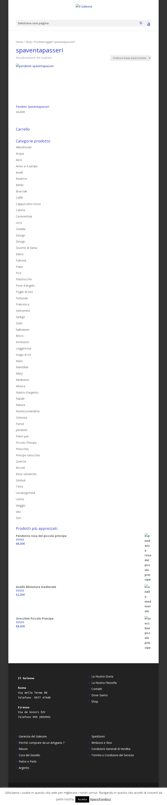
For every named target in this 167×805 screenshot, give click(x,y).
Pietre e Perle (27, 761)
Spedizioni (98, 736)
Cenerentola (24, 216)
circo (19, 223)
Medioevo (22, 380)
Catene (20, 210)
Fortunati (22, 298)
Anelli (19, 172)
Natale (20, 398)
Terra (19, 486)
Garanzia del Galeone (33, 736)
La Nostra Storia (102, 676)
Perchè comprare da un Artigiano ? (41, 743)
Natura (20, 405)
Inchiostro (22, 342)
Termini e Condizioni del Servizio (112, 755)
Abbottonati (24, 147)
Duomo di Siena (26, 248)
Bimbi (19, 185)
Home (19, 42)
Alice (19, 160)
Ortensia (21, 417)
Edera (19, 254)
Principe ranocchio (28, 455)
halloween (22, 330)
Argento (24, 768)
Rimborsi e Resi (101, 743)
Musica (20, 386)
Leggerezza (23, 348)
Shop (28, 42)
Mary (19, 373)
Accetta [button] (82, 799)
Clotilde (21, 229)
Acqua (20, 153)
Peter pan (22, 436)
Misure (23, 749)
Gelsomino (23, 311)
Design (20, 235)
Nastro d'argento (27, 392)
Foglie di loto (24, 292)
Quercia (21, 461)
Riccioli (20, 468)
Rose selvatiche (26, 474)
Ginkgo (20, 317)
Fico (18, 273)
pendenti (21, 430)
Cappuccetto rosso (28, 204)
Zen (18, 518)
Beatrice (21, 179)
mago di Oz (23, 355)
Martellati (22, 367)
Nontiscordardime (28, 411)
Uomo (20, 499)
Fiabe (19, 267)
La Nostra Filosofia (104, 683)
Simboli (20, 480)
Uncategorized (25, 493)
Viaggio (20, 505)
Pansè (20, 424)
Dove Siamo (99, 695)
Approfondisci (100, 799)
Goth (19, 323)
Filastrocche (24, 279)
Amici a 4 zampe (27, 166)
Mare (19, 361)
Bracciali (21, 191)
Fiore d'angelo (25, 285)
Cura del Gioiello (29, 755)
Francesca (22, 304)
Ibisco (20, 336)
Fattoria (21, 260)
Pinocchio (22, 449)
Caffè (19, 198)
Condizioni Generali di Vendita (110, 749)
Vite (18, 512)
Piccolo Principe (26, 443)
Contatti (96, 689)
